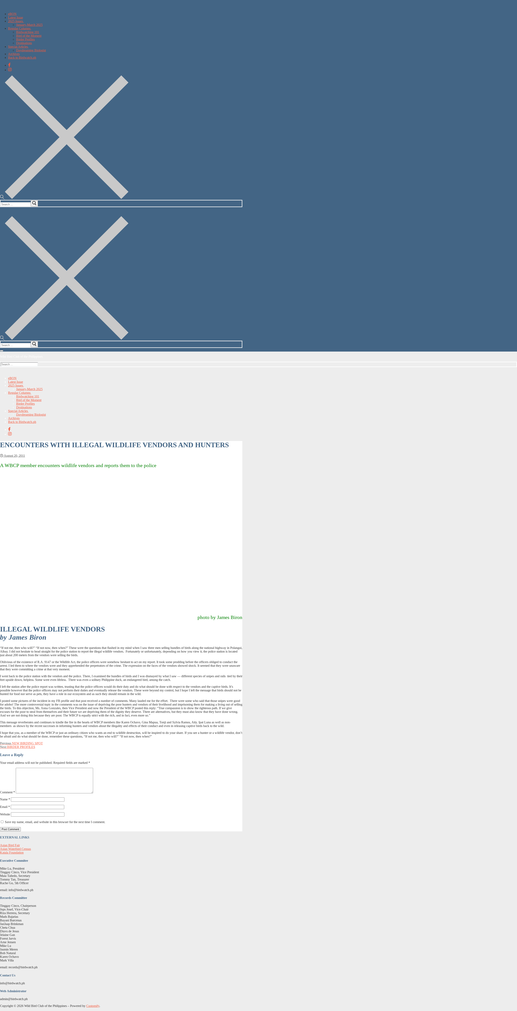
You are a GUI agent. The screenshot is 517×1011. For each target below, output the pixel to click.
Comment (7, 792)
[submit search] (34, 203)
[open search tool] (64, 198)
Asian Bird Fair (10, 845)
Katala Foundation (12, 852)
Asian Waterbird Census (15, 849)
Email (5, 807)
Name (5, 799)
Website (5, 814)
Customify (92, 1006)
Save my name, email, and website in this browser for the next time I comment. (55, 822)
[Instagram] (10, 69)
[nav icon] (1, 350)
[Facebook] (9, 65)
